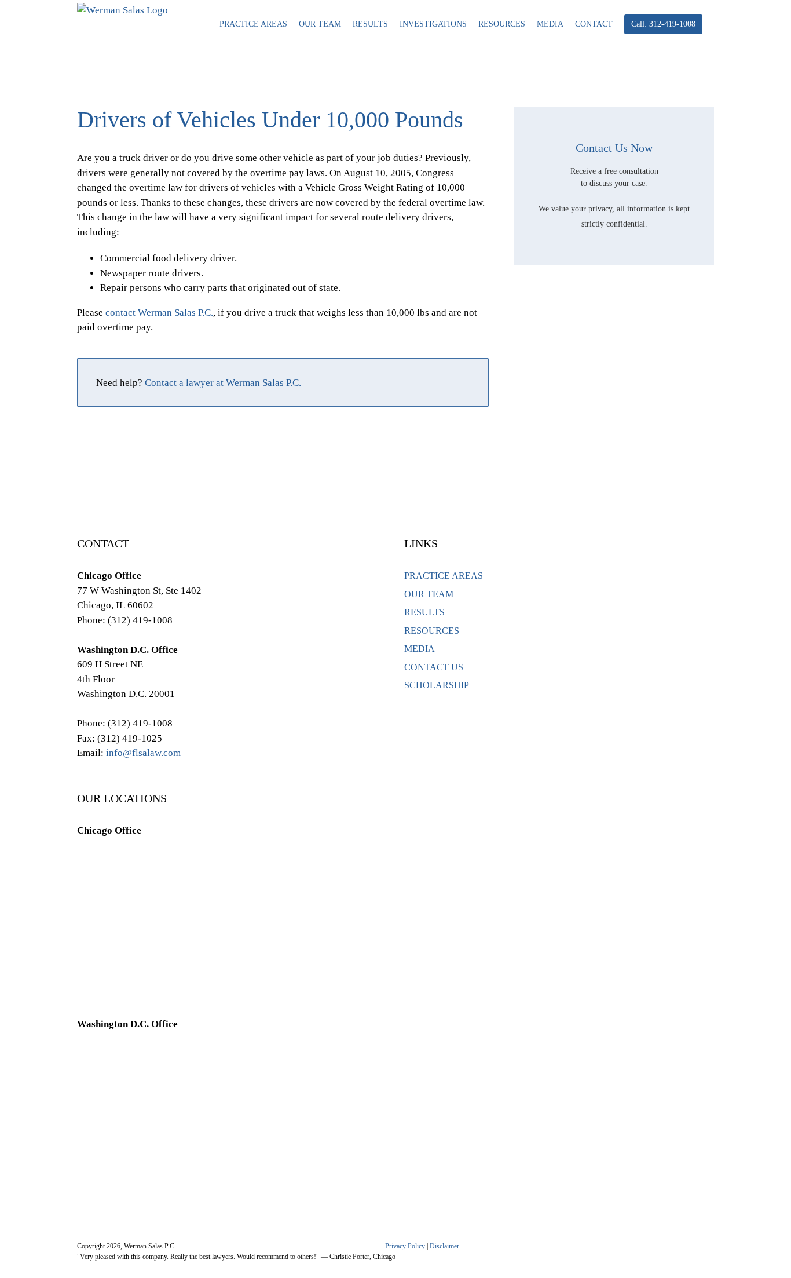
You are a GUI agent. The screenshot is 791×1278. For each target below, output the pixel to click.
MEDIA (419, 648)
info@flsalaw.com (143, 752)
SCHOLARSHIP (436, 685)
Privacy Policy (405, 1246)
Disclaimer (444, 1246)
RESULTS (424, 612)
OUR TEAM (428, 594)
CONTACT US (433, 667)
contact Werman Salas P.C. (159, 312)
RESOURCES (431, 631)
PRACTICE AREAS (443, 575)
